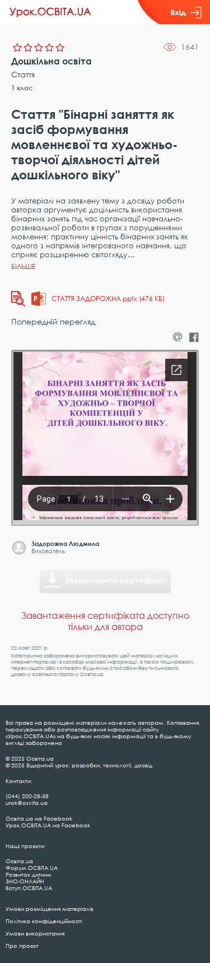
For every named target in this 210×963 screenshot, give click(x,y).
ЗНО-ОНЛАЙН (25, 881)
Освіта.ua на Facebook (39, 818)
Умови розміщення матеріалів (50, 908)
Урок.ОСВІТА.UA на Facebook (48, 825)
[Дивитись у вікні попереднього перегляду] (18, 299)
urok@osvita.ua (27, 802)
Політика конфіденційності (44, 921)
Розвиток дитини (28, 874)
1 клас (22, 88)
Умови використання (35, 933)
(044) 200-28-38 (27, 796)
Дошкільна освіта (51, 61)
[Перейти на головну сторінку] (50, 12)
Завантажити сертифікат (116, 580)
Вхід (178, 12)
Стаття (23, 74)
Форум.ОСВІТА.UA (32, 867)
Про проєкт (22, 945)
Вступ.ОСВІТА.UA (29, 888)
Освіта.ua (19, 861)
